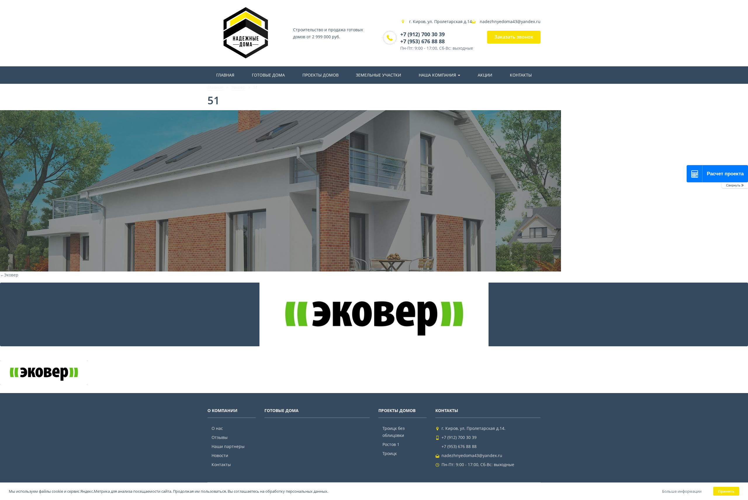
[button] (735, 185)
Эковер (9, 275)
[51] (374, 314)
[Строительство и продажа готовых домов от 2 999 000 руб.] (245, 33)
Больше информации (682, 491)
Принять (726, 491)
